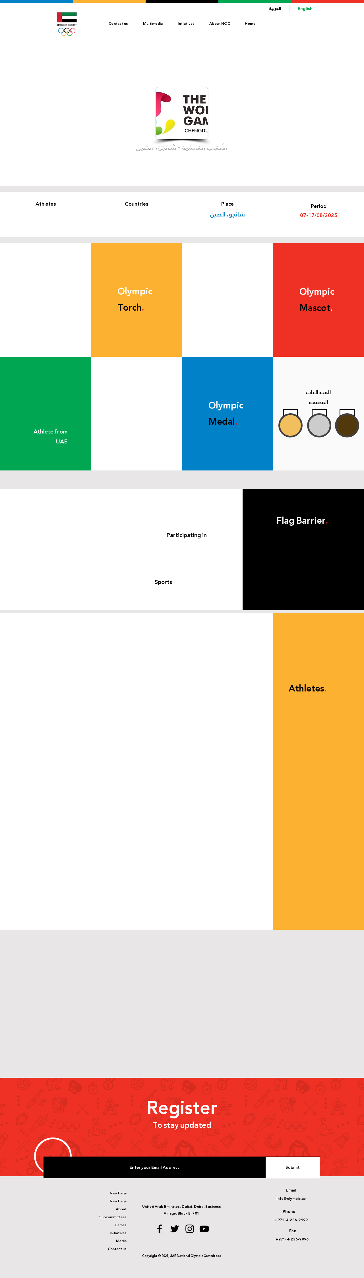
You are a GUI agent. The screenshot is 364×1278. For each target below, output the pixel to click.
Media (121, 1241)
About (121, 1209)
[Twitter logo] (174, 1228)
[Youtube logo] (204, 1228)
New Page (118, 1193)
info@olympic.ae (291, 1199)
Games (121, 1225)
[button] (219, 23)
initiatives (118, 1233)
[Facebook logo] (159, 1228)
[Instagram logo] (189, 1228)
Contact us (117, 1249)
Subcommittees (113, 1217)
